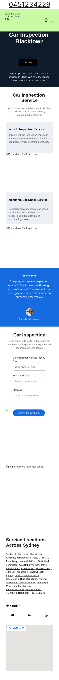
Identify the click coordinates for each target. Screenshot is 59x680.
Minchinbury (24, 586)
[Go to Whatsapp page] (46, 615)
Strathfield (43, 561)
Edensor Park (13, 571)
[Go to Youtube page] (14, 615)
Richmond (23, 554)
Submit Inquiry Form (29, 412)
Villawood (21, 557)
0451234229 (29, 4)
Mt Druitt (43, 557)
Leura (22, 561)
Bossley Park (13, 568)
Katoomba (24, 565)
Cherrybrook (37, 572)
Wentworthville (27, 582)
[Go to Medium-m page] (31, 615)
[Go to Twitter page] (10, 606)
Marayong (11, 586)
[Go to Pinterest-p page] (7, 606)
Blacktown (36, 554)
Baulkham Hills (26, 593)
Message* (18, 389)
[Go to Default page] (19, 606)
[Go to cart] (46, 20)
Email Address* (21, 375)
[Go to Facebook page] (13, 606)
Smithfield (11, 592)
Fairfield (32, 557)
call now (28, 62)
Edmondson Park (15, 589)
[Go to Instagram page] (16, 606)
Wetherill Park (38, 564)
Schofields (11, 564)
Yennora (43, 578)
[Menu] (52, 20)
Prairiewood (27, 568)
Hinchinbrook (43, 568)
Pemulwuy (11, 561)
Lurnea (18, 575)
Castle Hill (11, 554)
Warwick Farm (31, 575)
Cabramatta (12, 578)
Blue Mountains (28, 579)
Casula (24, 571)
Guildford (31, 561)
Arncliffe (10, 557)
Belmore (40, 593)
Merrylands (12, 582)
